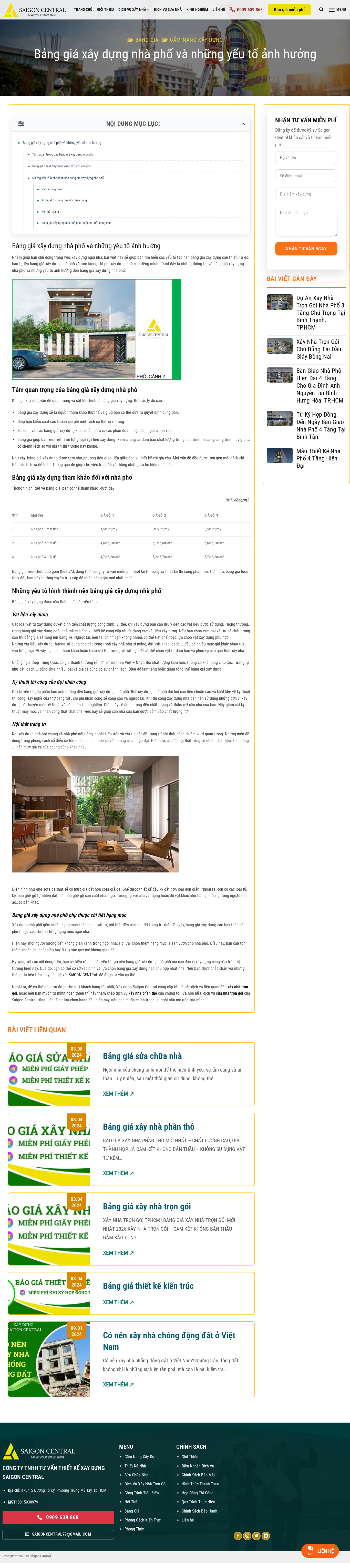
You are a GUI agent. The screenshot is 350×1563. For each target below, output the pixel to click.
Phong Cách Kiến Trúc (143, 1520)
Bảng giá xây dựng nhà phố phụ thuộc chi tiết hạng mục (76, 223)
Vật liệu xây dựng (53, 189)
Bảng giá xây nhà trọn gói (147, 1206)
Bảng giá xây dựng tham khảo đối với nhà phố (61, 166)
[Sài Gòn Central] (35, 9)
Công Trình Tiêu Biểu (142, 1492)
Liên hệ (188, 1520)
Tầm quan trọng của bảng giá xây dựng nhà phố (62, 154)
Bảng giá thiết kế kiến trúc (148, 1286)
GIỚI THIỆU (105, 9)
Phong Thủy (134, 1529)
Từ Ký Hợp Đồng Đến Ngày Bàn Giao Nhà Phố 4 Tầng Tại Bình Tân (321, 425)
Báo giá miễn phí (289, 9)
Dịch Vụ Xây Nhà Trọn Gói (146, 1484)
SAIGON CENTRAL (83, 974)
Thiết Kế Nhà (135, 1466)
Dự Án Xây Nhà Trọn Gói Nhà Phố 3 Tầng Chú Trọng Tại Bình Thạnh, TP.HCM (320, 312)
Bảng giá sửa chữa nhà (142, 1056)
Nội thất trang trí (52, 211)
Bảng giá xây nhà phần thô (148, 1127)
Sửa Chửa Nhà (136, 1475)
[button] (321, 10)
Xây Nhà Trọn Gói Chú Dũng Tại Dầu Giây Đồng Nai (318, 349)
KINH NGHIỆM (197, 9)
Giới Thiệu (190, 1456)
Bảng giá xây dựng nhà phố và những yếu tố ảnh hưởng (62, 143)
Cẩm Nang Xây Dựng (142, 1456)
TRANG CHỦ (83, 9)
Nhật (140, 662)
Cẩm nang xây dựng (196, 40)
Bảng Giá (132, 1511)
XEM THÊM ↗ (118, 1094)
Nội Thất (132, 1501)
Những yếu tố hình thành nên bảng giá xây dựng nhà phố (68, 178)
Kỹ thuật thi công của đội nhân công (64, 200)
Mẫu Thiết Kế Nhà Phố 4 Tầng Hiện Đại (318, 459)
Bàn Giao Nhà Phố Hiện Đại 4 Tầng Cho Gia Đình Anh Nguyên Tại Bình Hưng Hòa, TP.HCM (319, 385)
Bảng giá (147, 40)
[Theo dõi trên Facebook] (238, 1536)
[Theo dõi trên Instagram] (247, 1536)
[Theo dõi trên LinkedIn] (266, 1536)
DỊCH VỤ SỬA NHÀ (168, 9)
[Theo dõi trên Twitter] (256, 1536)
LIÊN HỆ (219, 9)
